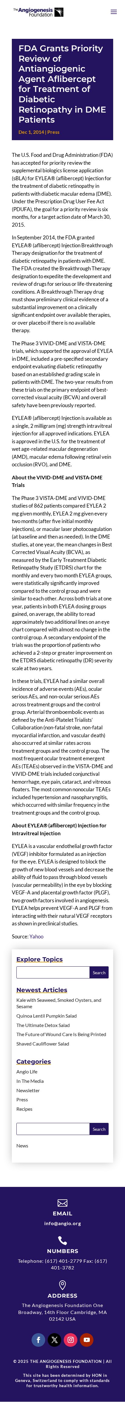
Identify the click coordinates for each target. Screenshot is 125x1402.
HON (97, 1375)
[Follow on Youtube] (86, 1340)
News (22, 1145)
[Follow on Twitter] (54, 1340)
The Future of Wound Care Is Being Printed (61, 1034)
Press (53, 132)
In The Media (30, 1081)
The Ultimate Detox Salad (43, 1025)
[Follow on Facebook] (38, 1340)
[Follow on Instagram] (70, 1340)
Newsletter (28, 1090)
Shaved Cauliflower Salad (42, 1043)
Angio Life (26, 1071)
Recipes (24, 1109)
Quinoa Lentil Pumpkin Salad (46, 1016)
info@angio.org (62, 1223)
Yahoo (36, 936)
